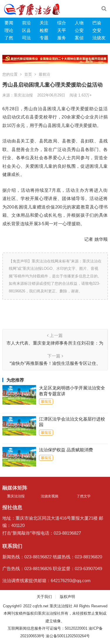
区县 (26, 30)
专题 (44, 37)
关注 (44, 22)
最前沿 (44, 74)
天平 (61, 30)
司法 (26, 37)
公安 (79, 30)
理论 (8, 30)
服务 (61, 37)
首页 (28, 74)
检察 (44, 30)
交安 (96, 30)
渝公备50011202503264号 (68, 636)
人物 (79, 22)
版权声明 (67, 596)
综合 (61, 22)
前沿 (26, 22)
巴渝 (96, 22)
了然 (8, 37)
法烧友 (99, 37)
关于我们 (44, 596)
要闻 (8, 22)
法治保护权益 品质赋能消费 (66, 449)
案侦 (79, 37)
